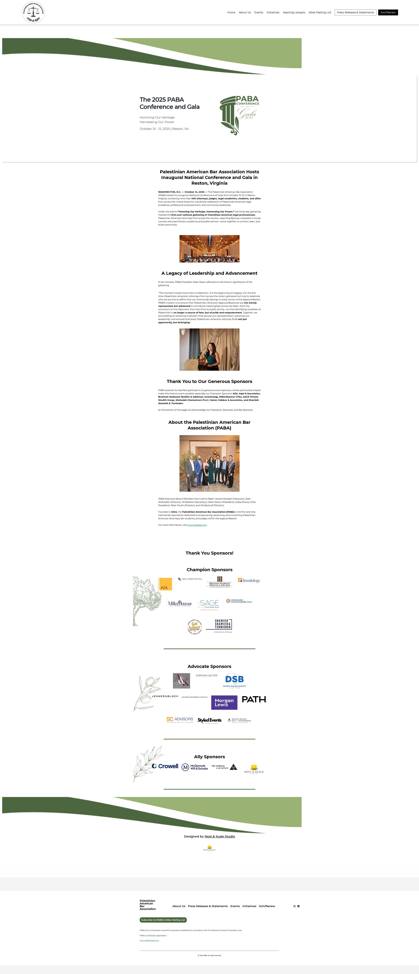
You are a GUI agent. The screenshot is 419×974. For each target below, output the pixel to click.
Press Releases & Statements (355, 12)
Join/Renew (388, 12)
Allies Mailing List (320, 12)
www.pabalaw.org (197, 525)
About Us (245, 12)
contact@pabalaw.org (149, 940)
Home (231, 12)
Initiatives (273, 12)
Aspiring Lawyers (294, 12)
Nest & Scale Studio (220, 836)
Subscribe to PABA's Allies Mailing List (163, 920)
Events (258, 12)
